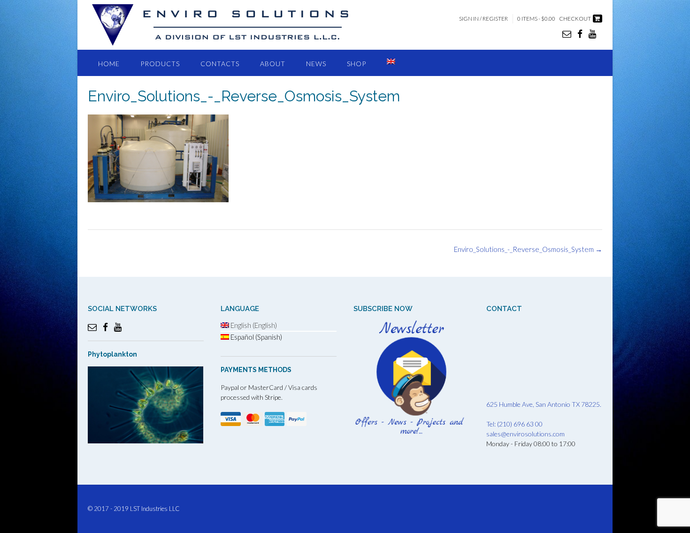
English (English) (253, 325)
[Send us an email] (566, 33)
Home (109, 64)
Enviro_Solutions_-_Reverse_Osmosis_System (528, 249)
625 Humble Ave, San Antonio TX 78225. (543, 404)
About (272, 64)
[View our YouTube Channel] (592, 33)
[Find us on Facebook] (580, 33)
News (316, 64)
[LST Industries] (228, 24)
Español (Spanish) (255, 337)
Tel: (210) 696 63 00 (514, 424)
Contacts (219, 64)
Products (160, 64)
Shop (356, 64)
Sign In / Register (483, 18)
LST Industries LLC (155, 508)
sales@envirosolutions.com (525, 434)
